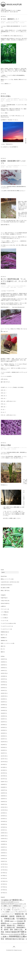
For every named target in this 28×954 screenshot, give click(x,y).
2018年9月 (3, 841)
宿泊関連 (3, 637)
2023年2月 (3, 736)
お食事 (8, 285)
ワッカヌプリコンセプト (6, 626)
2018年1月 (3, 861)
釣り (2, 649)
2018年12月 (3, 832)
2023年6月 (3, 724)
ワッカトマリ (4, 620)
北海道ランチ (13, 921)
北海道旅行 (20, 921)
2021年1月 (3, 778)
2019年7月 (3, 815)
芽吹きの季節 (6, 445)
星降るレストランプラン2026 (7, 579)
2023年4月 (3, 730)
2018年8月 (3, 844)
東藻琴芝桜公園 (6, 934)
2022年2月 (3, 750)
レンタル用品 (4, 617)
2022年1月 (3, 753)
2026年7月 (3, 659)
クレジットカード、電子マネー (10, 908)
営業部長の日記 (4, 632)
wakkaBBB (10, 902)
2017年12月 (3, 864)
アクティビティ (4, 609)
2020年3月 (3, 798)
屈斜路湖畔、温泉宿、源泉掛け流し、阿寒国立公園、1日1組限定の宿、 (13, 925)
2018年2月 (3, 858)
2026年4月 (3, 664)
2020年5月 (3, 793)
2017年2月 (3, 892)
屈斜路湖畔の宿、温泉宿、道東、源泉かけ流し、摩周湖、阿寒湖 (13, 929)
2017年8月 (3, 875)
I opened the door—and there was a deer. (10, 582)
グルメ (18, 907)
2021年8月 (3, 767)
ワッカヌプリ (20, 912)
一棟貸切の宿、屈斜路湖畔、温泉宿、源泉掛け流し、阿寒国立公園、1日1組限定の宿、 (14, 917)
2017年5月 (3, 884)
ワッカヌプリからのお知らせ (15, 285)
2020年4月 (3, 795)
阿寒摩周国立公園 (9, 22)
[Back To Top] (14, 946)
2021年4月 (3, 775)
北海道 (6, 921)
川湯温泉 (13, 932)
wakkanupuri (3, 21)
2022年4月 (3, 747)
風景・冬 (24, 939)
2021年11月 (3, 758)
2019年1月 (3, 830)
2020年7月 (3, 790)
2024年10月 (3, 696)
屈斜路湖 (15, 21)
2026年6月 (3, 662)
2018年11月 (3, 835)
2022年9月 (3, 744)
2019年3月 (3, 824)
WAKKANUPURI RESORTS (6, 584)
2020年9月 (3, 784)
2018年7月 (3, 847)
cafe (23, 900)
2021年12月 (3, 756)
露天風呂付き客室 (16, 939)
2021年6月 (3, 770)
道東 (4, 936)
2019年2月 (3, 827)
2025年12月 (3, 673)
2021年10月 (3, 761)
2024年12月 (3, 693)
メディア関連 (4, 612)
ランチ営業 (3, 614)
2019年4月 (3, 821)
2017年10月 (3, 870)
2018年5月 (3, 850)
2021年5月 (3, 773)
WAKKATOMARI (4, 603)
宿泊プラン (3, 634)
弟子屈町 (21, 932)
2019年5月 (3, 818)
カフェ (2, 907)
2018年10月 (3, 838)
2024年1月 (3, 719)
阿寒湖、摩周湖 (15, 22)
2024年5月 (3, 707)
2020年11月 (3, 781)
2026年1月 (3, 670)
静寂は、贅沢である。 (5, 590)
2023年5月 (3, 727)
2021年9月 (3, 764)
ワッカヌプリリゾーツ (5, 629)
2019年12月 (3, 807)
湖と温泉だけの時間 (5, 587)
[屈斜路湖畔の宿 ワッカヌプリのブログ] (11, 6)
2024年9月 (3, 699)
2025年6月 (3, 681)
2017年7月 (3, 878)
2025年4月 (3, 684)
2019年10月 (3, 810)
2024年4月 (3, 710)
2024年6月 (3, 704)
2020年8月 (3, 787)
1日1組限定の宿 (6, 900)
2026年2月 (3, 667)
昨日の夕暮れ (6, 96)
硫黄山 (25, 934)
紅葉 (2, 936)
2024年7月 (3, 701)
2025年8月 (3, 676)
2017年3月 (3, 889)
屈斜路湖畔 (15, 923)
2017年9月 (3, 872)
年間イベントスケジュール (21, 21)
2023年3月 (3, 733)
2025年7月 (3, 679)
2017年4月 (3, 887)
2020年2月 (3, 801)
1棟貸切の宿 (16, 900)
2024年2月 (3, 716)
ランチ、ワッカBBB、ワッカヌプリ (13, 909)
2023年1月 (3, 738)
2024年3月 (3, 713)
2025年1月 (3, 690)
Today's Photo (10, 21)
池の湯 (10, 934)
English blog (3, 597)
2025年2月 (3, 687)
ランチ (21, 907)
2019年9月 (3, 813)
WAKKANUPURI (16, 902)
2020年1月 (3, 804)
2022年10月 (3, 741)
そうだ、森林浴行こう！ (10, 19)
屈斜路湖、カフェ (9, 923)
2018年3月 (3, 855)
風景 (3, 22)
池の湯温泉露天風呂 (16, 934)
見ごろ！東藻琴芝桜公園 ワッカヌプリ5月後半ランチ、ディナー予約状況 (14, 281)
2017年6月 (3, 881)
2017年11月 (3, 867)
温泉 (1, 22)
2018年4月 (3, 852)
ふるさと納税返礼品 (14, 906)
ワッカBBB (6, 912)
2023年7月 (3, 721)
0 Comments (22, 22)
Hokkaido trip (4, 902)
